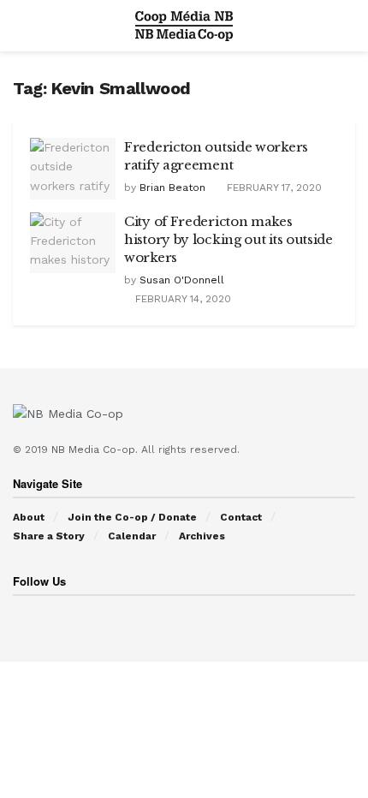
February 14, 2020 (181, 299)
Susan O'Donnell (181, 280)
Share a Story (49, 536)
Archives (202, 536)
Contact (241, 517)
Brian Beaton (172, 188)
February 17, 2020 (272, 188)
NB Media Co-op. (96, 450)
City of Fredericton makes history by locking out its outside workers (228, 239)
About (29, 517)
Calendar (132, 536)
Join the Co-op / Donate (132, 517)
